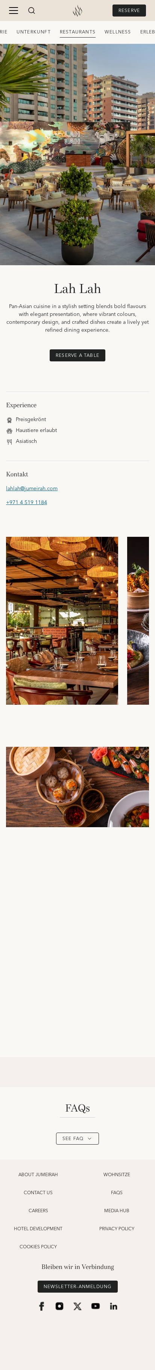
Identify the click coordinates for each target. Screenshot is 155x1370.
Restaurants (78, 32)
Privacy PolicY (116, 1229)
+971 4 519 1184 (26, 503)
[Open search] (31, 10)
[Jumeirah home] (77, 11)
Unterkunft (34, 32)
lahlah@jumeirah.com (32, 489)
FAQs (117, 1193)
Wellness (118, 32)
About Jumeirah (38, 1175)
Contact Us (38, 1193)
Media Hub (116, 1211)
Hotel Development (38, 1229)
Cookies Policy (38, 1247)
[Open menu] (13, 10)
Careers (38, 1211)
